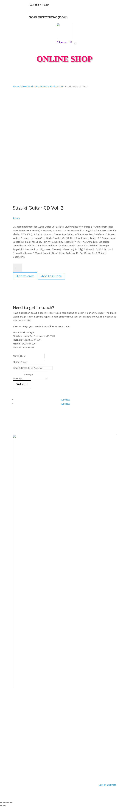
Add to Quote (51, 276)
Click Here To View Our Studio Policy (31, 771)
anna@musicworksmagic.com (48, 17)
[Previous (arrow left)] (1, 805)
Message (17, 378)
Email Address (20, 367)
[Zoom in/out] (1, 802)
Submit (22, 384)
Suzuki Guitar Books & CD (49, 86)
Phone (16, 361)
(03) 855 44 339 (39, 4)
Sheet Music (27, 86)
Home (16, 86)
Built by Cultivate (107, 784)
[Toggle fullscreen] (4, 802)
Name (16, 355)
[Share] (7, 802)
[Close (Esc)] (10, 802)
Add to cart (25, 276)
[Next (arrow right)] (4, 805)
